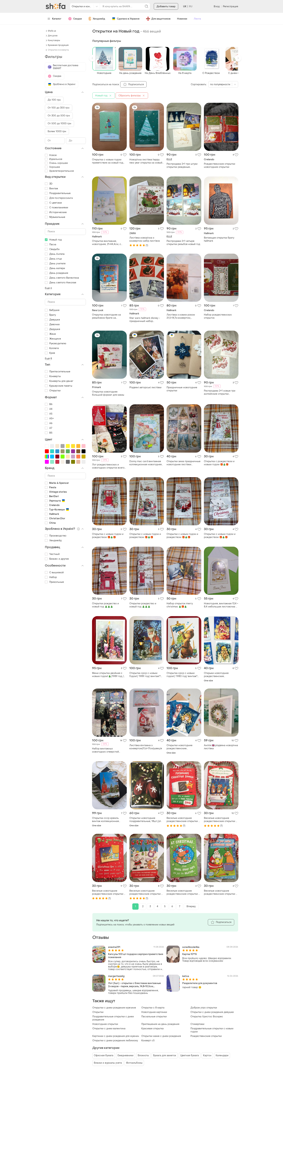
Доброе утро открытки (203, 1007)
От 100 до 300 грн (58, 107)
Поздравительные (60, 193)
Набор (53, 577)
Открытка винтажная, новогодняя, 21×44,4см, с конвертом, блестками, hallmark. (106, 243)
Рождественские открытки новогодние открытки (219, 165)
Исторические (58, 212)
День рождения (58, 273)
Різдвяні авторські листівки (145, 387)
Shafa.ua (52, 31)
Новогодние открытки (105, 1024)
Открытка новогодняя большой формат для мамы (108, 393)
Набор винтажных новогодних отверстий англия (105, 750)
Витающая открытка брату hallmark (219, 239)
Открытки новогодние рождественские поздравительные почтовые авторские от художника (183, 747)
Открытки (98, 1012)
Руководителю (57, 343)
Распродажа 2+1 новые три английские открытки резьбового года (219, 392)
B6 (50, 404)
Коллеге (54, 348)
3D (50, 183)
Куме (52, 353)
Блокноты (143, 1055)
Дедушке (54, 329)
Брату (52, 315)
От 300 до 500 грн (59, 115)
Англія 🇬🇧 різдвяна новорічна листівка (221, 747)
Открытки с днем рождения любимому (115, 1040)
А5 (50, 413)
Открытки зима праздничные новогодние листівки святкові (183, 463)
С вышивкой (56, 572)
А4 (50, 409)
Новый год (55, 239)
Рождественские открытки (206, 1036)
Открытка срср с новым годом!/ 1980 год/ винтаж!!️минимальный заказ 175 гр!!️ (182, 675)
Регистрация (230, 6)
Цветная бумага (189, 1055)
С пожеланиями (58, 207)
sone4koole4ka (190, 947)
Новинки (182, 18)
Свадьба (54, 249)
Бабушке (54, 310)
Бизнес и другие (59, 558)
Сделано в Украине (128, 18)
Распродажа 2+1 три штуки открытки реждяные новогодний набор (182, 165)
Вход (216, 6)
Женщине (55, 338)
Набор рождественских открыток (218, 316)
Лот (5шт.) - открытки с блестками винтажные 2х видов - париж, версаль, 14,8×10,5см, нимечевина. (134, 985)
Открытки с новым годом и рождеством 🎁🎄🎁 (145, 536)
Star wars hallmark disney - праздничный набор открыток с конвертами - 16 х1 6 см (145, 320)
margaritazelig (116, 976)
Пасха (52, 244)
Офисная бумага (103, 1055)
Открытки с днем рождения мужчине (114, 1007)
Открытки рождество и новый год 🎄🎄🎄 (105, 605)
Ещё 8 (48, 358)
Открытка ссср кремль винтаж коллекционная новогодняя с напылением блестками (107, 820)
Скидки (77, 18)
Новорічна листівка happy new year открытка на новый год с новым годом (145, 161)
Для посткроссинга (61, 198)
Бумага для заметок (164, 1055)
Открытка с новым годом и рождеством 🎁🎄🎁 (107, 536)
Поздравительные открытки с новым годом (211, 1030)
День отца (55, 258)
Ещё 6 (48, 288)
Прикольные (56, 582)
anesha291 (114, 947)
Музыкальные (57, 217)
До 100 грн (54, 99)
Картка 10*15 (189, 954)
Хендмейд (99, 18)
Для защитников (160, 18)
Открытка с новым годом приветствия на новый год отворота (107, 161)
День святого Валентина (64, 277)
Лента (197, 18)
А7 (50, 428)
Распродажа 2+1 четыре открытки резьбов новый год (183, 243)
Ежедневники (125, 1055)
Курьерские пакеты (60, 385)
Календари (222, 1055)
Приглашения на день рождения (160, 1024)
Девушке (54, 319)
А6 (50, 423)
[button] (92, 58)
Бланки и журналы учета (108, 1062)
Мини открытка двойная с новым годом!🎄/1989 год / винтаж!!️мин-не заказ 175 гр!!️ (109, 675)
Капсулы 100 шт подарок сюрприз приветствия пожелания (135, 956)
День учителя (57, 263)
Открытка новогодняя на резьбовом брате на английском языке (106, 316)
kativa (185, 976)
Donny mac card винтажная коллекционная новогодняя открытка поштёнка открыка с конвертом (145, 463)
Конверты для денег (61, 381)
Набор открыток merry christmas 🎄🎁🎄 (180, 605)
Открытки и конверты (58, 50)
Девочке (54, 324)
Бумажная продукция (58, 45)
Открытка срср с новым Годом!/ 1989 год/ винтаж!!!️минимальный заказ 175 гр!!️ (145, 675)
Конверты (55, 376)
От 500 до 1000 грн (59, 123)
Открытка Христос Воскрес (206, 1016)
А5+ (51, 418)
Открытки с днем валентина (108, 1028)
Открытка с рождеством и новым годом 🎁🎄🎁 (219, 463)
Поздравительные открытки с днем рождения (113, 1018)
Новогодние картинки (154, 1012)
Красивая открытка (152, 1028)
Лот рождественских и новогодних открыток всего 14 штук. (108, 466)
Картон (207, 1055)
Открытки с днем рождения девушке (212, 1012)
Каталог (56, 18)
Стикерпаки (197, 1024)
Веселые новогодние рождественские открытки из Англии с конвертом (184, 820)
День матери (57, 268)
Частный (54, 554)
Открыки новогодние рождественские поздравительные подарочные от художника (219, 675)
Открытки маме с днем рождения (161, 1036)
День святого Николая (62, 282)
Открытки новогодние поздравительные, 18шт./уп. (145, 820)
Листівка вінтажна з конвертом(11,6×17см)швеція (145, 747)
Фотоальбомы (134, 1062)
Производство (57, 535)
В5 (50, 432)
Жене (52, 334)
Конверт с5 (148, 1040)
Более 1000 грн (57, 131)
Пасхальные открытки (154, 1016)
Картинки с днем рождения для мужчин (115, 1036)
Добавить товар (166, 6)
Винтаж (53, 188)
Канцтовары (54, 40)
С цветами (55, 202)
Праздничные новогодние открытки (182, 389)
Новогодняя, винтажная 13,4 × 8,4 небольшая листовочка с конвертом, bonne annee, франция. (221, 605)
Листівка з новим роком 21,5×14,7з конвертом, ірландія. (181, 316)
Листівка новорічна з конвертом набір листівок (144, 239)
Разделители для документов (199, 983)
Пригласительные (59, 371)
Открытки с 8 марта (152, 1007)
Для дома (52, 35)
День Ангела (57, 254)
